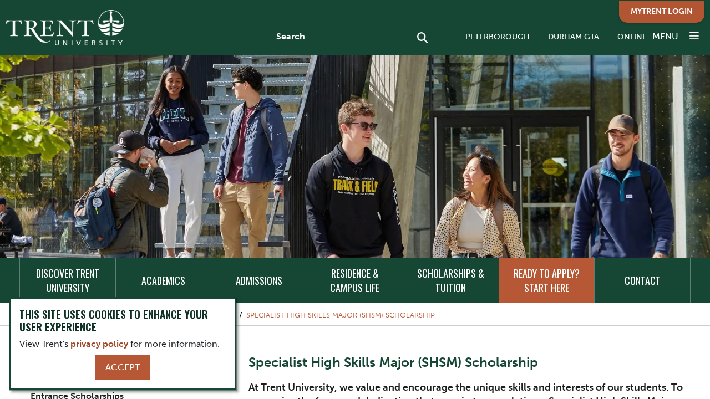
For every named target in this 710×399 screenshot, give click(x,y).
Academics (163, 280)
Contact (643, 280)
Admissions (259, 280)
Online (632, 37)
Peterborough (497, 37)
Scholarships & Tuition (450, 280)
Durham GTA (573, 37)
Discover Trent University (67, 280)
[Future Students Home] (65, 28)
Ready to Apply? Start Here (547, 280)
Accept (122, 367)
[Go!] (419, 39)
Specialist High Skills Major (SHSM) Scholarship (340, 315)
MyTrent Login (662, 11)
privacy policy (99, 344)
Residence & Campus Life (354, 280)
